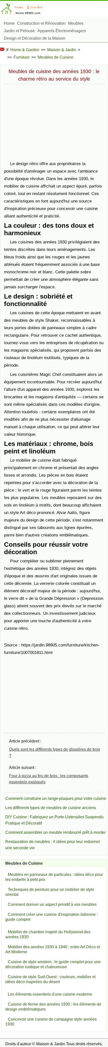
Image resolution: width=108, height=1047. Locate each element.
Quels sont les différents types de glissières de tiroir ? (54, 752)
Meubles (75, 23)
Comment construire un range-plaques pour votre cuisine (55, 798)
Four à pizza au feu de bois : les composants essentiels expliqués (48, 779)
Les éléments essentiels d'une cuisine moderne (50, 994)
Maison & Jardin (61, 50)
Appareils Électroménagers (61, 31)
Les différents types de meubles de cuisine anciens (50, 808)
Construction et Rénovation (41, 23)
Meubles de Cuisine (55, 57)
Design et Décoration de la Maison (34, 38)
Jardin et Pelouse (19, 31)
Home (9, 23)
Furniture (22, 57)
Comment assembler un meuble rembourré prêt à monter (55, 832)
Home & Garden (24, 50)
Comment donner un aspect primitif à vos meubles (52, 904)
